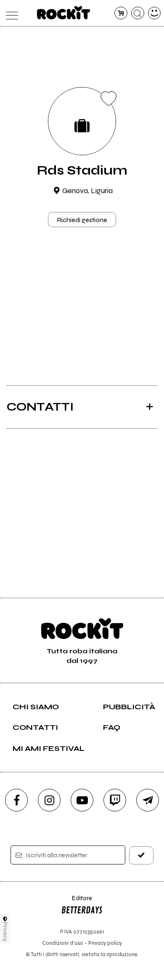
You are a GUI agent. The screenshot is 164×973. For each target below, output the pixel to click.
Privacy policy (105, 943)
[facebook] (16, 800)
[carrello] (120, 13)
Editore (76, 902)
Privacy (5, 931)
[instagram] (49, 800)
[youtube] (82, 800)
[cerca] (137, 13)
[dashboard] (154, 13)
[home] (63, 12)
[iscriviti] (141, 855)
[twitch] (114, 800)
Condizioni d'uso (62, 943)
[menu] (9, 13)
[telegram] (147, 800)
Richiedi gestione (82, 220)
